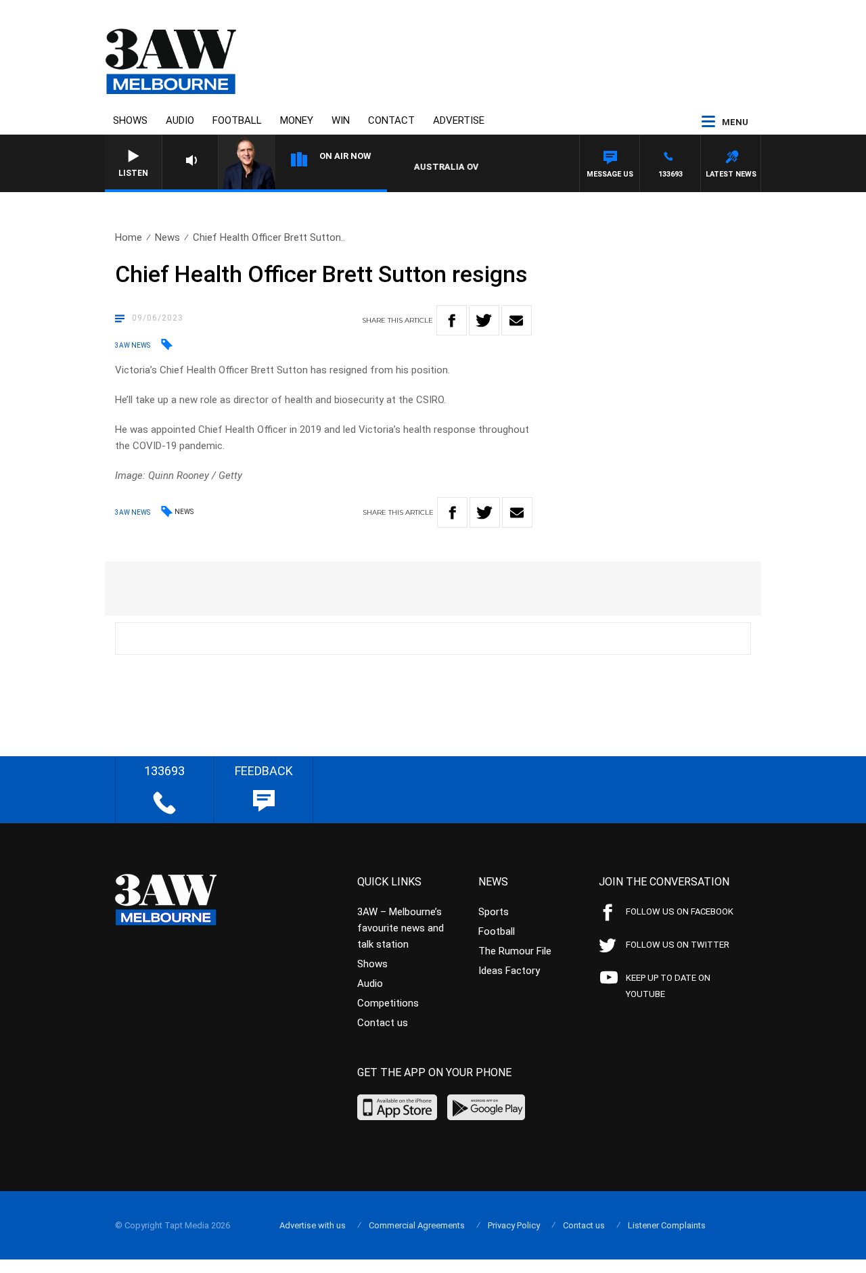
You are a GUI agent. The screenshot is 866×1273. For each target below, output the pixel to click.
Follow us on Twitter (677, 945)
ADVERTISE (458, 120)
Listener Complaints (667, 1225)
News (167, 237)
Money (296, 120)
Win (341, 120)
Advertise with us (312, 1225)
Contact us (382, 1023)
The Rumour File (514, 951)
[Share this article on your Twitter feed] (484, 320)
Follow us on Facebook (679, 911)
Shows (130, 120)
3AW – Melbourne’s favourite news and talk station (400, 928)
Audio (180, 120)
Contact (391, 120)
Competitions (388, 1003)
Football (237, 120)
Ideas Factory (509, 971)
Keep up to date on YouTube (668, 986)
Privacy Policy (514, 1225)
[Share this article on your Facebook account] (451, 320)
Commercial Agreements (417, 1225)
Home (128, 237)
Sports (493, 912)
